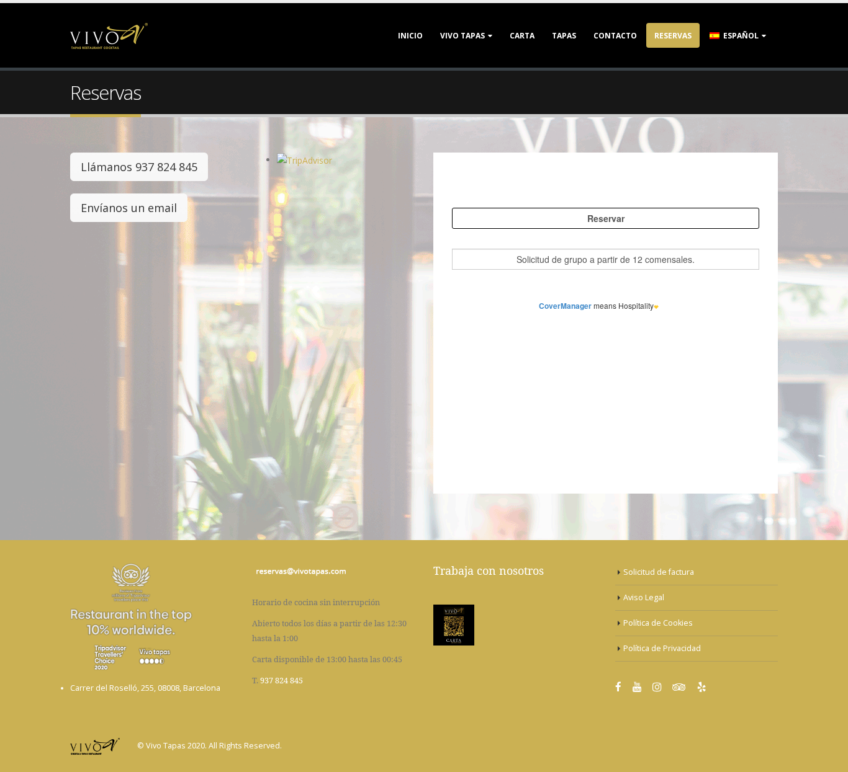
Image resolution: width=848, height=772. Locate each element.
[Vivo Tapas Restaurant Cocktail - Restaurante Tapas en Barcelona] (109, 35)
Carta (522, 35)
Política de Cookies (658, 623)
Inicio (410, 35)
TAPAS (564, 35)
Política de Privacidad (662, 648)
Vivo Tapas (462, 35)
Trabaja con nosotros (488, 570)
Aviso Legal (643, 597)
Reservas (673, 35)
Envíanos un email (129, 207)
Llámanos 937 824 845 (139, 166)
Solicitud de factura (658, 572)
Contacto (615, 35)
